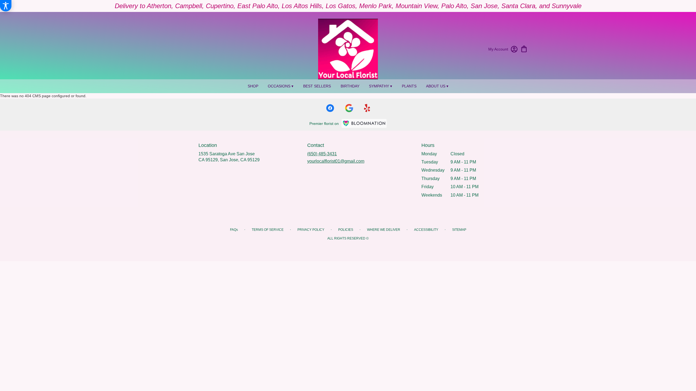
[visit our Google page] (349, 108)
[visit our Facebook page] (330, 108)
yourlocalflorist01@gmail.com (335, 161)
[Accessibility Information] (5, 5)
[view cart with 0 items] (524, 48)
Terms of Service (268, 230)
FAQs (234, 230)
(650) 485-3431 (322, 154)
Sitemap (459, 230)
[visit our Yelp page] (367, 108)
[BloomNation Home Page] (364, 123)
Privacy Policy (310, 230)
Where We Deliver (383, 230)
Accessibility (426, 230)
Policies (345, 230)
